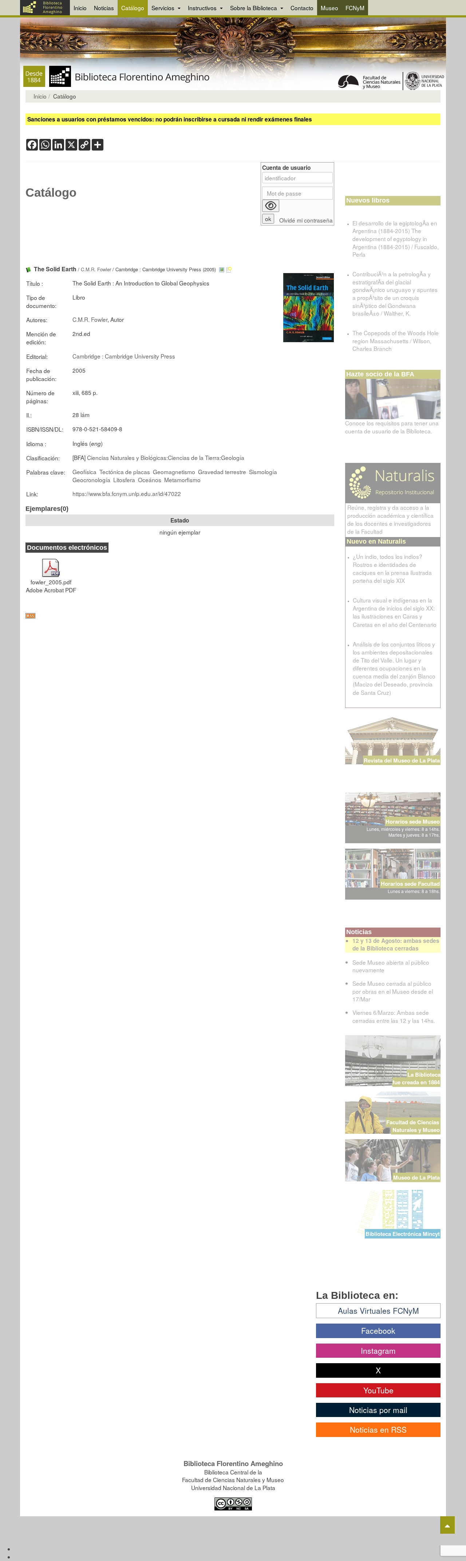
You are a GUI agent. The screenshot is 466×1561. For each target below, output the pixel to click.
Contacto (302, 8)
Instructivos (203, 8)
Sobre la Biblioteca (254, 8)
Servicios (163, 8)
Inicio (80, 8)
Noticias (104, 8)
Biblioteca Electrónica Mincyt (403, 1234)
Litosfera (124, 480)
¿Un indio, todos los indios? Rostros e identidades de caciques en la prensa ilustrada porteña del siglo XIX (392, 568)
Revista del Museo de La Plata (402, 760)
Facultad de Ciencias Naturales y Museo (413, 1126)
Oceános (149, 480)
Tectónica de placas (124, 472)
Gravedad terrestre (222, 472)
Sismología (263, 472)
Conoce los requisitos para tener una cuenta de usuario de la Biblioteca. (392, 427)
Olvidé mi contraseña (306, 220)
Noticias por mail (378, 1409)
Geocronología (91, 480)
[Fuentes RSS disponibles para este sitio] (179, 616)
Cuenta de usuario (286, 168)
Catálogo (132, 8)
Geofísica (84, 472)
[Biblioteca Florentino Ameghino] (45, 7)
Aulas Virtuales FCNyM (378, 1310)
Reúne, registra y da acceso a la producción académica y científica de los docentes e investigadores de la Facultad (390, 519)
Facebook (378, 1330)
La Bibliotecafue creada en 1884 (416, 1078)
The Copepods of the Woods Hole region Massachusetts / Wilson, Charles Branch (395, 340)
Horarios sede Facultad (410, 884)
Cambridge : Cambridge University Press (123, 356)
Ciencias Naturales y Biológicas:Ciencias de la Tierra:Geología (165, 457)
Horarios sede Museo (413, 821)
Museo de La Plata (416, 1177)
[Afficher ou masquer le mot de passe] (270, 206)
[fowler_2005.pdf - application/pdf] (51, 564)
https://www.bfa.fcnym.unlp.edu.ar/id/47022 (126, 493)
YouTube (378, 1390)
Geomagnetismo (174, 472)
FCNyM (354, 8)
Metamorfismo (182, 480)
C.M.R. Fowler (96, 269)
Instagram (378, 1350)
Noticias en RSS (378, 1429)
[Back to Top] (447, 1525)
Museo (329, 8)
